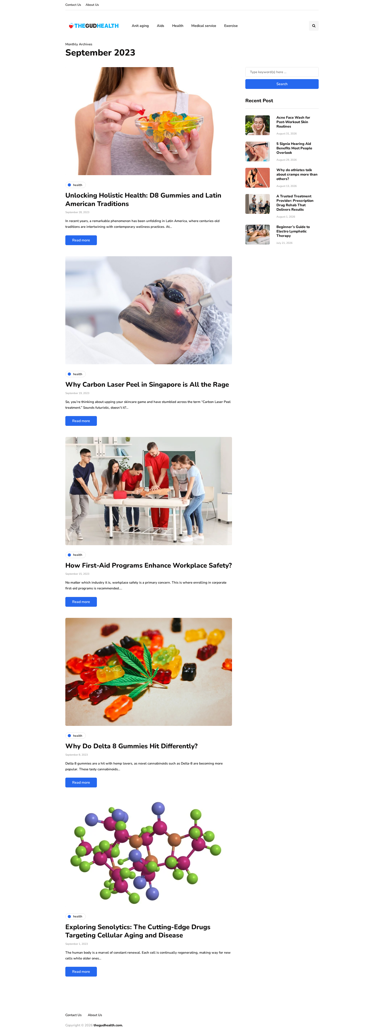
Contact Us (73, 5)
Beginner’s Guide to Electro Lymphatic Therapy (293, 231)
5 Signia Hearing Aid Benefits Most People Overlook (294, 148)
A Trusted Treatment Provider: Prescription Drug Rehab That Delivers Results (295, 203)
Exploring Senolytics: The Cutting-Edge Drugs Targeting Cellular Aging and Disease (137, 931)
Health (177, 25)
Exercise (231, 25)
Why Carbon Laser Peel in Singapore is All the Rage (147, 384)
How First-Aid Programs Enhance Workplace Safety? (148, 565)
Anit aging (140, 25)
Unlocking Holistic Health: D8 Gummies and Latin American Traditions (143, 199)
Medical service (203, 25)
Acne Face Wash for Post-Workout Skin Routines (293, 122)
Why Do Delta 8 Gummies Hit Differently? (131, 746)
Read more (81, 240)
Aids (160, 25)
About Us (92, 5)
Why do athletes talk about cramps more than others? (297, 174)
